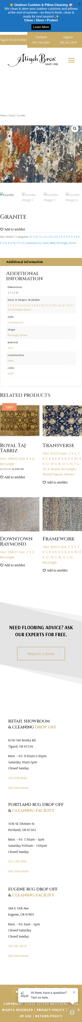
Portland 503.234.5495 (41, 39)
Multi (52, 243)
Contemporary (33, 243)
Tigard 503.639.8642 (13, 40)
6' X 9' (3, 243)
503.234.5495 (17, 861)
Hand (12, 115)
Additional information (24, 261)
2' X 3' (62, 236)
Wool (10, 348)
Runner (72, 243)
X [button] (79, 4)
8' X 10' (11, 243)
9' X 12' (20, 243)
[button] (74, 128)
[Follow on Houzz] (17, 992)
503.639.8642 (17, 778)
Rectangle (62, 243)
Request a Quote (41, 653)
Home (3, 115)
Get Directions (18, 787)
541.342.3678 (17, 946)
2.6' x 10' (52, 236)
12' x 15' (43, 236)
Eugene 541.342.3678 (68, 39)
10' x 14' (33, 236)
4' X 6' (76, 236)
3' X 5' (69, 236)
